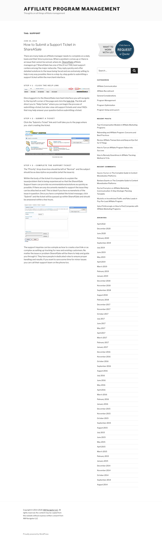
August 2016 (102, 371)
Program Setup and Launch (108, 110)
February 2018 (103, 300)
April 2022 (101, 224)
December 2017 (103, 304)
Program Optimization (106, 105)
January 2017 (102, 347)
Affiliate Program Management (72, 9)
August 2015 (102, 428)
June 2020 (101, 233)
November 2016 (103, 357)
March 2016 (102, 394)
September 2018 (104, 290)
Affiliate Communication (107, 86)
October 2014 (102, 475)
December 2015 (103, 409)
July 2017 (101, 319)
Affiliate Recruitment (105, 91)
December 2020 (104, 228)
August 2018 (102, 295)
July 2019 (101, 247)
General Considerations (106, 96)
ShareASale (68, 62)
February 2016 (103, 399)
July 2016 (101, 375)
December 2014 (103, 466)
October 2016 (102, 361)
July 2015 (101, 432)
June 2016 (101, 380)
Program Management (106, 100)
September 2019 (104, 243)
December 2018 (103, 281)
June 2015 (101, 437)
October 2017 (102, 314)
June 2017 (101, 323)
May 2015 (101, 442)
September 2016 (104, 366)
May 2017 (101, 328)
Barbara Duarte (103, 180)
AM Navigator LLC (50, 510)
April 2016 (101, 390)
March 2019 (102, 266)
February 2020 (103, 238)
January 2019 (102, 276)
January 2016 (102, 404)
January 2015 (102, 461)
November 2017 (103, 309)
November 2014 (103, 470)
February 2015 (103, 456)
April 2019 (101, 262)
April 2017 (101, 333)
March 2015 (102, 451)
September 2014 (104, 480)
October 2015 (102, 418)
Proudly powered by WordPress (35, 534)
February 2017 (103, 342)
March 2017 (102, 338)
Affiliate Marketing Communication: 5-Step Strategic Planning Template (114, 191)
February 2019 (103, 271)
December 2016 (103, 352)
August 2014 (102, 484)
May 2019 (101, 257)
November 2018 (103, 285)
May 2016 (101, 385)
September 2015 (104, 423)
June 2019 (101, 252)
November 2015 (103, 413)
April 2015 (101, 447)
